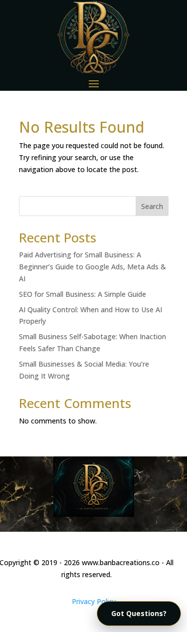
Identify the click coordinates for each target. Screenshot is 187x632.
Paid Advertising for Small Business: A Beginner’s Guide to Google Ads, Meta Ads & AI (92, 266)
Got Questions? (139, 613)
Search (152, 206)
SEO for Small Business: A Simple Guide (82, 294)
